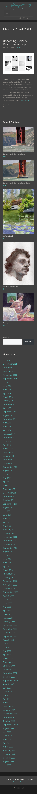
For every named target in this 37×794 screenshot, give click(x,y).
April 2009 (7, 610)
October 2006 (9, 721)
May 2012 (7, 478)
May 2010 (7, 563)
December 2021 (10, 364)
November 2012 (10, 459)
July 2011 (6, 511)
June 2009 (7, 603)
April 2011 (6, 522)
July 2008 (7, 644)
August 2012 (8, 470)
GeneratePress (18, 782)
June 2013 (7, 441)
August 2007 (8, 684)
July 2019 (6, 382)
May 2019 (7, 389)
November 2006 (10, 717)
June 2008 (7, 647)
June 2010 (7, 559)
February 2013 (9, 452)
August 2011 (8, 507)
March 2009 (8, 614)
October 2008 (9, 633)
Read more (25, 100)
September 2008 (10, 636)
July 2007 (7, 688)
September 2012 (10, 467)
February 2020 (9, 371)
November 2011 (9, 496)
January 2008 (9, 666)
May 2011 (6, 518)
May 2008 (7, 651)
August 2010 (8, 552)
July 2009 (7, 599)
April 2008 (7, 655)
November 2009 (10, 585)
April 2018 (7, 408)
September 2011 (10, 504)
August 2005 (8, 761)
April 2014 (7, 430)
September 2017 (10, 412)
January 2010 (8, 577)
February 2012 (9, 489)
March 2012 (8, 485)
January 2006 (9, 754)
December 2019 (10, 375)
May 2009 (7, 607)
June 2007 (7, 691)
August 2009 (8, 596)
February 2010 (9, 574)
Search (6, 337)
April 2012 (7, 482)
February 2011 (8, 529)
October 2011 (8, 500)
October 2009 (9, 588)
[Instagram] (24, 18)
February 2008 (9, 662)
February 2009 (9, 618)
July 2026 (7, 360)
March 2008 (8, 658)
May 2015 (7, 423)
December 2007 (10, 669)
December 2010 (10, 537)
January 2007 (9, 710)
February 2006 (9, 750)
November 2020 (10, 367)
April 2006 (7, 743)
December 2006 (10, 714)
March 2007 (8, 702)
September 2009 (10, 592)
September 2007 (10, 680)
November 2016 (10, 419)
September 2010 (10, 548)
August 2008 (8, 640)
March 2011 (7, 526)
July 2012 (6, 474)
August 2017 (8, 415)
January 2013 (8, 456)
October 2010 (9, 544)
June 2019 (7, 386)
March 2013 (8, 448)
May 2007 (7, 695)
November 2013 (10, 437)
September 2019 (10, 378)
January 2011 (8, 533)
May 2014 (7, 426)
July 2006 (7, 732)
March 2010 (8, 570)
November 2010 (10, 540)
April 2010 (7, 566)
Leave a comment (10, 107)
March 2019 (8, 397)
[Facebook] (20, 18)
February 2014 (9, 434)
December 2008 (10, 625)
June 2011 (7, 515)
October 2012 (9, 463)
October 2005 (9, 758)
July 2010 (6, 555)
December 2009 (10, 581)
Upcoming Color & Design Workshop (15, 42)
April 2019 (7, 393)
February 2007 (9, 706)
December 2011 (9, 493)
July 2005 (7, 765)
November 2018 (10, 404)
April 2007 (7, 699)
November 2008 (10, 629)
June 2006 (7, 736)
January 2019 (8, 401)
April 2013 (7, 445)
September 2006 (10, 725)
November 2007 (10, 673)
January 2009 (9, 621)
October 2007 (9, 677)
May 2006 (7, 739)
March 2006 (8, 747)
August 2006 (8, 728)
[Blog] (28, 18)
